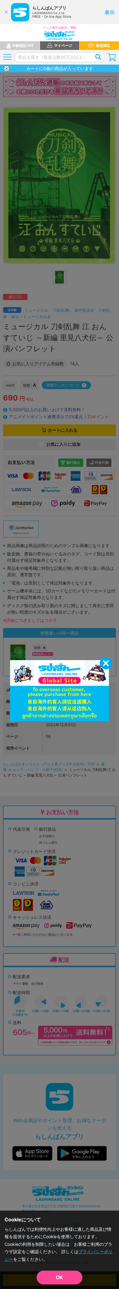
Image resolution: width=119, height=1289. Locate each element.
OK (59, 1277)
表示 (109, 12)
